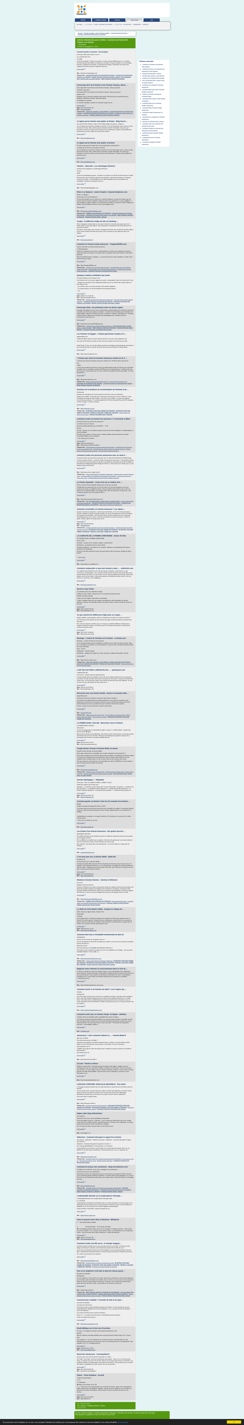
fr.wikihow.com (85, 1031)
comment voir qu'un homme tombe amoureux (97, 267)
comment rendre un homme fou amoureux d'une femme (100, 447)
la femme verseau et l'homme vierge (115, 772)
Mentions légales (87, 1413)
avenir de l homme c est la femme (97, 111)
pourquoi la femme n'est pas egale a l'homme (109, 1107)
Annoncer (137, 24)
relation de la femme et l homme (98, 213)
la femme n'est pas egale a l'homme (100, 963)
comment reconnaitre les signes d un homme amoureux (100, 527)
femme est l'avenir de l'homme (120, 662)
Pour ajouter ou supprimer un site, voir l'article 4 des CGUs (95, 1414)
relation (134, 20)
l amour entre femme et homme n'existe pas (99, 300)
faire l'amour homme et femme (112, 79)
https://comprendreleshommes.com (91, 1010)
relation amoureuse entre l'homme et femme (104, 115)
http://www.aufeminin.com (88, 585)
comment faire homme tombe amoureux (152, 109)
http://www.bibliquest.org (88, 1239)
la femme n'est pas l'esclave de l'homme (104, 1267)
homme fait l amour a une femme (153, 76)
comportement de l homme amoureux (151, 139)
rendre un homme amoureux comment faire (151, 95)
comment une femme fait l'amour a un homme (98, 113)
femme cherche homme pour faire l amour (106, 77)
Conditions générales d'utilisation (105, 1413)
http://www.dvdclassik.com (88, 930)
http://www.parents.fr (87, 240)
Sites (96, 24)
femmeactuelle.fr (86, 109)
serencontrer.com (86, 712)
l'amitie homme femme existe (119, 901)
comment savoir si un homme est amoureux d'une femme (98, 476)
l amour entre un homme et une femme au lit (110, 505)
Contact (146, 24)
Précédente (90, 1405)
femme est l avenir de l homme (110, 664)
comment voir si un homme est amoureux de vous (152, 125)
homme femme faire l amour (96, 217)
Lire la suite (80, 69)
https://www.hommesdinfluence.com (91, 899)
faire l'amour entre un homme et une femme (102, 1292)
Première (83, 1405)
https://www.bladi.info (87, 875)
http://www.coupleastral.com (89, 769)
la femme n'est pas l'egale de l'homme (100, 411)
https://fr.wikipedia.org (87, 797)
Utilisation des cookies (125, 1413)
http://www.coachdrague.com (89, 1324)
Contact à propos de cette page (144, 1413)
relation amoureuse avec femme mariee (95, 715)
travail (117, 20)
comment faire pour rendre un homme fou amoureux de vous (109, 449)
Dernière (103, 1405)
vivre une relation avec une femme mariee (115, 715)
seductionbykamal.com (87, 852)
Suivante (96, 1405)
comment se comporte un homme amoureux (153, 118)
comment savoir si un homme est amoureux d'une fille (100, 1263)
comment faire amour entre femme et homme (153, 100)
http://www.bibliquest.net (88, 1350)
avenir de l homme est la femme (87, 664)
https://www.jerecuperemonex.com (91, 958)
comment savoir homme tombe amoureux (152, 134)
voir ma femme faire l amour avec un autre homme (103, 501)
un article (127, 24)
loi (151, 20)
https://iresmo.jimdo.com (88, 1215)
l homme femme (100, 20)
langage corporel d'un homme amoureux (96, 1105)
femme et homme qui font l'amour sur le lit (96, 381)
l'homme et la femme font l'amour (89, 383)
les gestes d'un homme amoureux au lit (118, 381)
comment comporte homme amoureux (151, 143)
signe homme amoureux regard (88, 1160)
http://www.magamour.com (89, 1156)
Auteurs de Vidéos (105, 24)
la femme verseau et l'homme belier (95, 772)
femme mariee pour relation (99, 717)
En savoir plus (123, 1422)
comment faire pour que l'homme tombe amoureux (103, 478)
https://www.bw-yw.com (87, 408)
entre (83, 20)
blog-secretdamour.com (88, 138)
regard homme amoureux (104, 1160)
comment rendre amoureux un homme (152, 114)
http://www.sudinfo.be (87, 827)
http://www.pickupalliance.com (90, 1260)
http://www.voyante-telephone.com (91, 211)
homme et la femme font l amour (153, 121)
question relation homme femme (117, 903)
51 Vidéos (88, 46)
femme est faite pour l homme (101, 414)
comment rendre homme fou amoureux (109, 451)
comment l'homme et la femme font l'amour (100, 75)
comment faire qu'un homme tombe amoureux (102, 269)
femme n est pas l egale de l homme (104, 413)
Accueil (79, 24)
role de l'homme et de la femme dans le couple (98, 773)
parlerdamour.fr (85, 525)
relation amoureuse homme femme (88, 905)
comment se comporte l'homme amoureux (99, 326)
